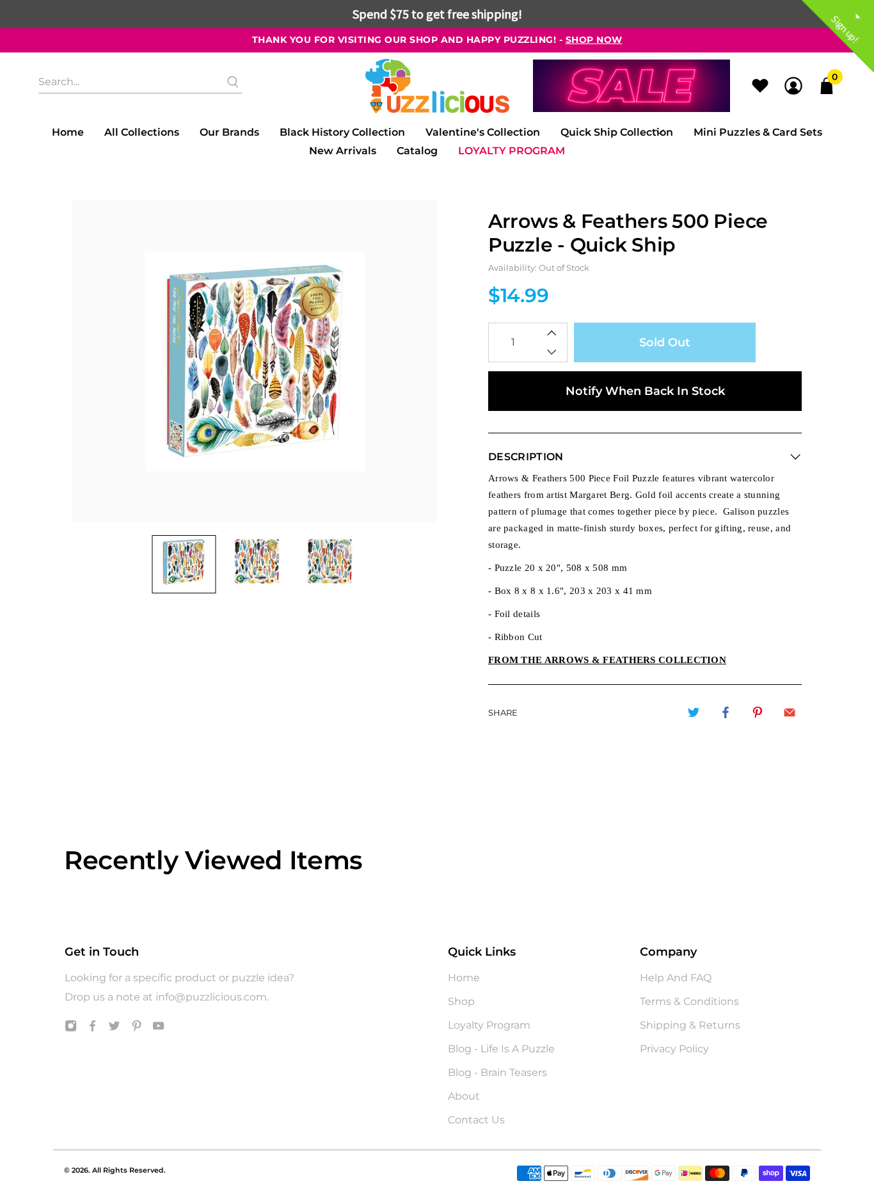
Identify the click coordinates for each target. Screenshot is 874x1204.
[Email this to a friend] (789, 712)
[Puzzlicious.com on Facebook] (92, 1028)
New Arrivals (342, 151)
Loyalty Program (511, 151)
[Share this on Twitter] (693, 712)
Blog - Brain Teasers (497, 1072)
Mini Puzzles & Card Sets (758, 132)
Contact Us (476, 1120)
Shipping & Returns (690, 1025)
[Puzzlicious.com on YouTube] (158, 1028)
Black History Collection (342, 132)
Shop (461, 1001)
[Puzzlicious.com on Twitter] (114, 1028)
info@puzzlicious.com (211, 997)
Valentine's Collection (482, 132)
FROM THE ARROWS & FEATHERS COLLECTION (607, 660)
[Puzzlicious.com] (437, 86)
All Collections (141, 132)
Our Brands (229, 132)
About (464, 1096)
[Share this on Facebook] (725, 712)
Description (526, 457)
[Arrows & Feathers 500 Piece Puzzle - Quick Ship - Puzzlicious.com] (254, 361)
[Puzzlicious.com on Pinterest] (137, 1028)
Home (68, 132)
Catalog (417, 151)
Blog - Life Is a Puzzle (501, 1049)
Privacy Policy (674, 1049)
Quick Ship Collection (616, 132)
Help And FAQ (675, 978)
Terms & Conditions (689, 1001)
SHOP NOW (594, 39)
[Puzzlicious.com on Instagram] (71, 1028)
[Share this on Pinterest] (757, 712)
